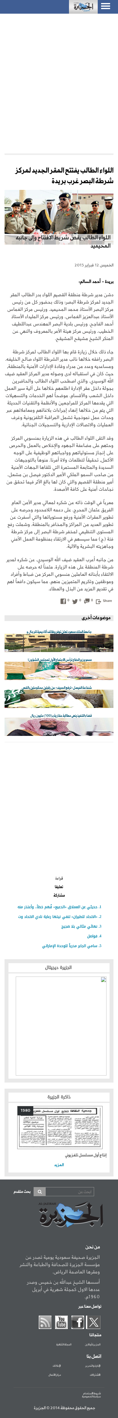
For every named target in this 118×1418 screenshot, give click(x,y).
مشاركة (59, 896)
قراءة (59, 879)
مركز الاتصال (54, 1375)
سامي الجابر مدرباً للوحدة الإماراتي (69, 945)
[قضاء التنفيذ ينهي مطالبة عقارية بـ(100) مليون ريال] (59, 727)
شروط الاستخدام (92, 1393)
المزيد (59, 1165)
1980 (25, 1111)
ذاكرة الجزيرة (59, 1097)
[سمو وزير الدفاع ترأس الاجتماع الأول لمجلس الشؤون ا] (59, 671)
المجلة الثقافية (63, 1345)
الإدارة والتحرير (92, 1366)
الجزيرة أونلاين (92, 1345)
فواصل (92, 936)
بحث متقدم (22, 1192)
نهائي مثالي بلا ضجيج (79, 926)
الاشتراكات (95, 1375)
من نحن (92, 1247)
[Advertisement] (59, 82)
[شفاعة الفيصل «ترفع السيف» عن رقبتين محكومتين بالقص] (59, 699)
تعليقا (59, 887)
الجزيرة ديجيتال (59, 967)
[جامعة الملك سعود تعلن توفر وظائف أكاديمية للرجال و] (59, 643)
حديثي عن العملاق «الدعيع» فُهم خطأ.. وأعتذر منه (57, 907)
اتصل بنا (94, 1356)
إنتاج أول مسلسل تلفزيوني (86, 1155)
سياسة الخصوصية (91, 1396)
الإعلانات (57, 1366)
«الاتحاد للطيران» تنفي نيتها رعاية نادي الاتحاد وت (57, 916)
